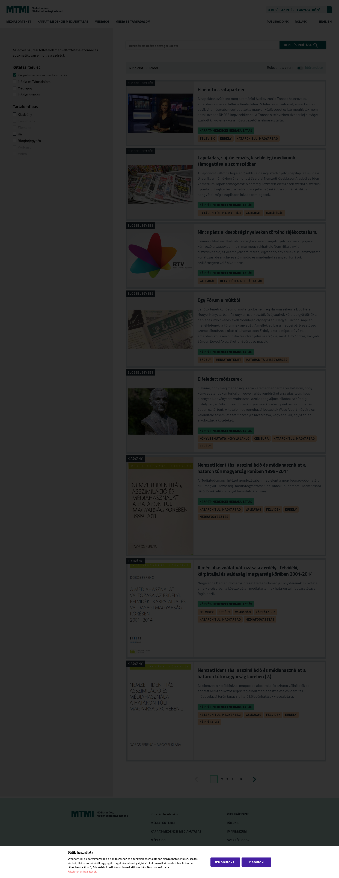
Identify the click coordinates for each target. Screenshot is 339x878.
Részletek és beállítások (82, 871)
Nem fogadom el (225, 862)
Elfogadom (256, 862)
